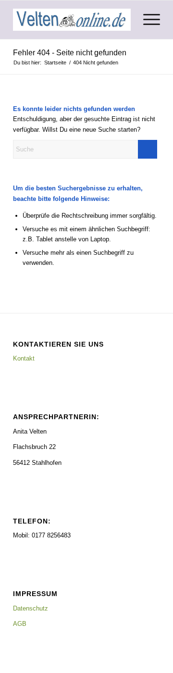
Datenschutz (30, 608)
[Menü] (147, 19)
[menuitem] (124, 19)
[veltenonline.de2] (72, 19)
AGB (19, 623)
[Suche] (124, 19)
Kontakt (24, 358)
